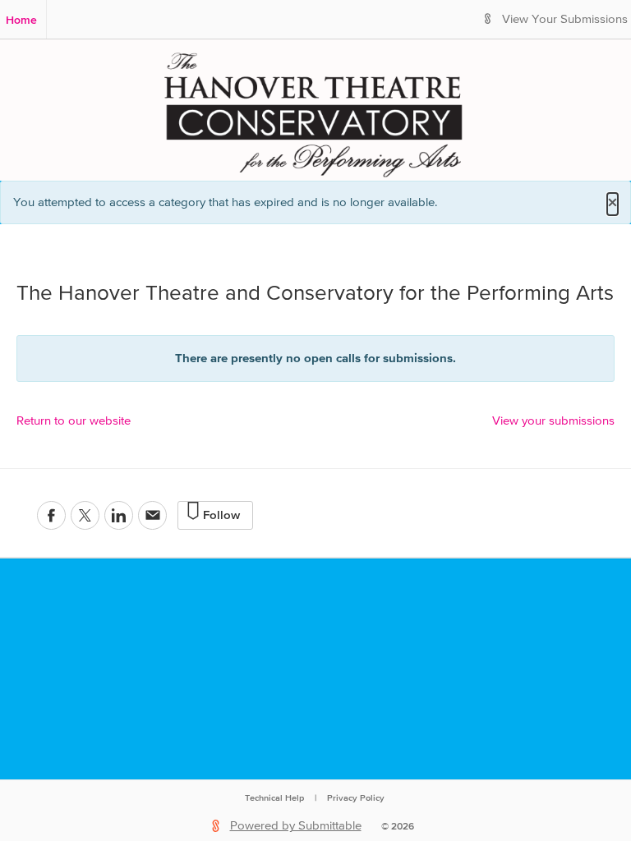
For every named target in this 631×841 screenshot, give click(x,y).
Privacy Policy (356, 797)
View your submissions (553, 421)
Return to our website (73, 421)
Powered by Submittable (296, 826)
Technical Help (274, 797)
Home (21, 19)
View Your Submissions (565, 19)
